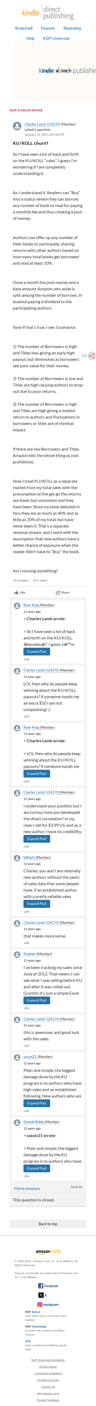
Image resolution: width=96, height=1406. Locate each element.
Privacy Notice (48, 1366)
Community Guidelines (48, 1373)
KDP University (56, 38)
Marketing (72, 28)
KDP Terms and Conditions (48, 1359)
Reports (48, 28)
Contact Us (48, 1386)
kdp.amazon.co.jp (48, 1393)
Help (30, 38)
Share (65, 592)
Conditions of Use (48, 1379)
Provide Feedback (48, 1400)
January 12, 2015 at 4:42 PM (44, 134)
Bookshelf (24, 28)
